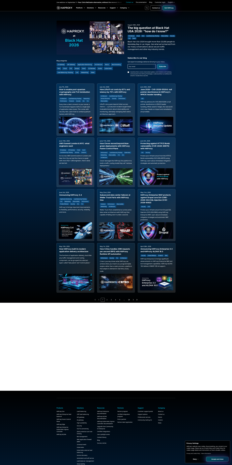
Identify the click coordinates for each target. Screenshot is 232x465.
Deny (195, 459)
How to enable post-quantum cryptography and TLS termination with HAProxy (74, 92)
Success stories (101, 443)
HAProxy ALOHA (61, 434)
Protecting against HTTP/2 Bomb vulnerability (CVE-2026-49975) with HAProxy (155, 146)
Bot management (82, 436)
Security (79, 426)
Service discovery (82, 455)
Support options (143, 414)
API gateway (80, 417)
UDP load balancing (83, 414)
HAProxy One (60, 411)
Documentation (141, 2)
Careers (160, 420)
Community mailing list (145, 420)
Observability (81, 464)
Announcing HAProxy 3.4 (70, 195)
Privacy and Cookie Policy (193, 453)
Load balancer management (85, 461)
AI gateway (80, 420)
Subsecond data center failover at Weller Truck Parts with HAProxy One (115, 197)
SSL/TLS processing (83, 429)
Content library (101, 437)
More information (206, 453)
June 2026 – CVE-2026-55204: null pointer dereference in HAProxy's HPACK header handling (156, 92)
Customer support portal (145, 411)
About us (160, 411)
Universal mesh (81, 444)
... (124, 300)
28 (129, 300)
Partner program (122, 411)
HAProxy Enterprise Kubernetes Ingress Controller (63, 429)
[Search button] (147, 8)
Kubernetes (80, 447)
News (159, 423)
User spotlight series (103, 434)
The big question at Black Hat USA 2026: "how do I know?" (148, 29)
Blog (150, 2)
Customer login (160, 2)
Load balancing (81, 411)
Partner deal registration (124, 422)
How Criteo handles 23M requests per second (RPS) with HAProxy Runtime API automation (115, 251)
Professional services (144, 417)
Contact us (129, 2)
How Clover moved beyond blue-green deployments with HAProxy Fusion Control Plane (115, 146)
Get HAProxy (169, 8)
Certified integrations (103, 431)
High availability (82, 423)
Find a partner (121, 419)
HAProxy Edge (61, 424)
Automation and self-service (85, 458)
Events (160, 417)
